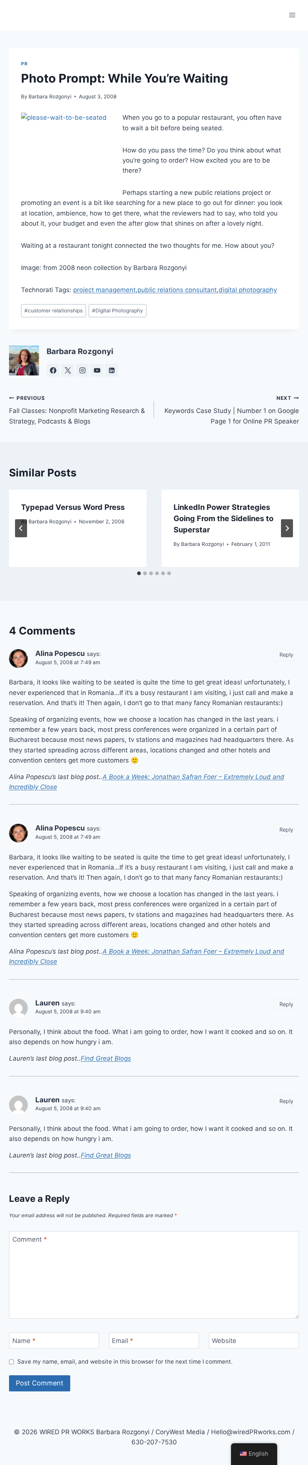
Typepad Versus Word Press (73, 507)
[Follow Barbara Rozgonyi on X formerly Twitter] (67, 370)
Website (224, 1340)
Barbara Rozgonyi (50, 96)
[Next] (287, 528)
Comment (29, 1239)
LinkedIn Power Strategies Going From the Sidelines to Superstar (223, 518)
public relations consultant (177, 290)
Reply (286, 654)
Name (24, 1340)
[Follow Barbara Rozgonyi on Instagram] (82, 370)
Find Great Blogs (106, 1058)
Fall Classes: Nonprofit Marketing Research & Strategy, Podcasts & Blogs (77, 410)
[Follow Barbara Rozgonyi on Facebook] (53, 370)
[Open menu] (292, 15)
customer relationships (53, 310)
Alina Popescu (60, 653)
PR (24, 63)
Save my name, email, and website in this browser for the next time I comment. (125, 1361)
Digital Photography (117, 310)
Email (122, 1340)
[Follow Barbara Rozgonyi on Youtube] (97, 370)
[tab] (139, 573)
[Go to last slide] (21, 528)
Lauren (47, 1003)
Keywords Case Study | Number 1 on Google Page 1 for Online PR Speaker (232, 410)
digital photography (248, 290)
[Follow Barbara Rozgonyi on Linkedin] (111, 370)
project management (104, 290)
